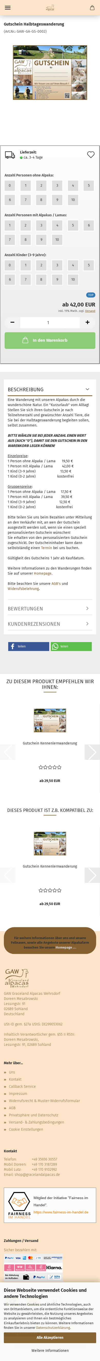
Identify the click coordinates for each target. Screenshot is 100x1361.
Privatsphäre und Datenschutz (33, 1115)
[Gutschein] (50, 72)
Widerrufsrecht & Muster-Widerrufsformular (44, 1101)
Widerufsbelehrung (23, 589)
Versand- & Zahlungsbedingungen (36, 1122)
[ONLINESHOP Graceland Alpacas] (50, 7)
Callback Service (22, 1086)
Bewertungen (25, 609)
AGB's (56, 584)
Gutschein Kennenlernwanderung (50, 743)
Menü (7, 7)
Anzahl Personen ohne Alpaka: (29, 175)
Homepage (43, 573)
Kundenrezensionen (34, 624)
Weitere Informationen (50, 1350)
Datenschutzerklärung (53, 1328)
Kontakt (15, 1079)
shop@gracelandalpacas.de (37, 1175)
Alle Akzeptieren (50, 1337)
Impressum (18, 1094)
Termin (46, 548)
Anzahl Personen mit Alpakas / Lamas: (36, 215)
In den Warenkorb (50, 340)
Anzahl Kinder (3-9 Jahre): (25, 255)
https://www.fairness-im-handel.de (61, 1212)
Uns (12, 1072)
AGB (12, 1108)
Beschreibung (26, 389)
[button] (12, 322)
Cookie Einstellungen (26, 1129)
